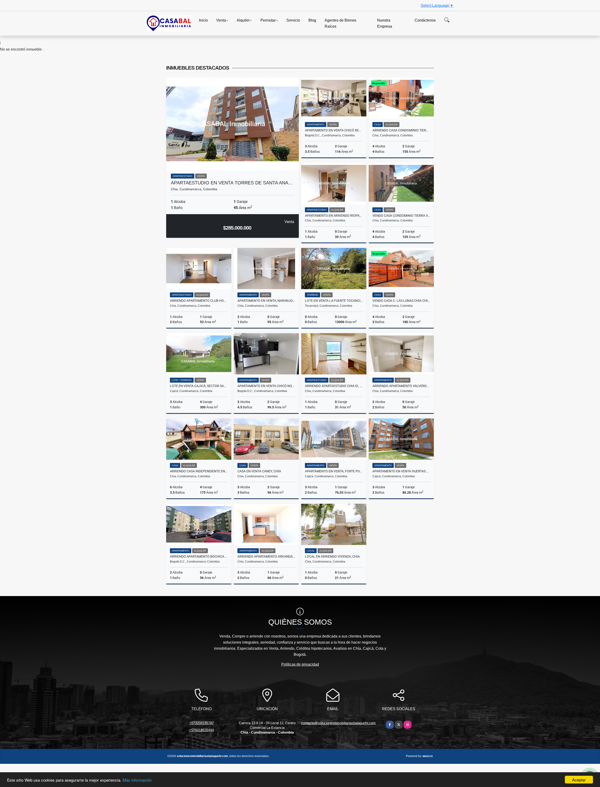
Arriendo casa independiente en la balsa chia (199, 471)
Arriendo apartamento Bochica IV (199, 556)
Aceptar (579, 780)
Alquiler (243, 20)
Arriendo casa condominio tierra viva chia (401, 130)
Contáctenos (425, 20)
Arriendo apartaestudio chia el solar (334, 386)
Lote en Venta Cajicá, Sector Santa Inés (199, 386)
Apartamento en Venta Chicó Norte (266, 386)
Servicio (293, 20)
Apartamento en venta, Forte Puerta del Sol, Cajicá (334, 471)
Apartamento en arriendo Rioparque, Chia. (334, 215)
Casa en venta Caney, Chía (259, 471)
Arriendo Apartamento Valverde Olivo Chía (401, 386)
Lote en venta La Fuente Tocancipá (334, 300)
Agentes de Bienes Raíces (340, 23)
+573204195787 (201, 723)
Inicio (203, 20)
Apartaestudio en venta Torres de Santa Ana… (232, 182)
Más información (137, 780)
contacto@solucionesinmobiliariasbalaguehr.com (338, 723)
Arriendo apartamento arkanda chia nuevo (266, 556)
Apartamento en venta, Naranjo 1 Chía (266, 300)
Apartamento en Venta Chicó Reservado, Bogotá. (334, 130)
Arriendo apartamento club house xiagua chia (199, 300)
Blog (312, 20)
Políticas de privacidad (300, 664)
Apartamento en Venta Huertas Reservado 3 (401, 471)
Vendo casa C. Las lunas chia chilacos (401, 300)
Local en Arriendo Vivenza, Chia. (333, 556)
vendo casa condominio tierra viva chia (401, 215)
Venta (221, 20)
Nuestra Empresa (384, 23)
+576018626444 (201, 730)
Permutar (268, 20)
